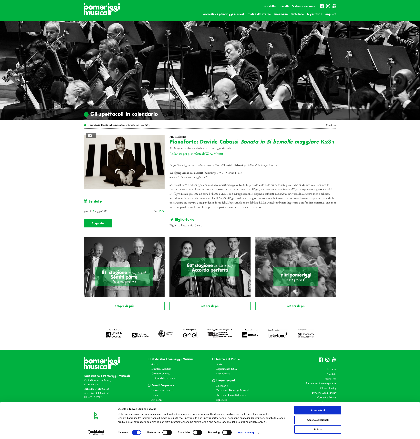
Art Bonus (156, 399)
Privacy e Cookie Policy (324, 392)
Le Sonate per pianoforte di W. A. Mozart (196, 153)
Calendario (281, 14)
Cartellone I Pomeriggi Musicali (232, 390)
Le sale (154, 395)
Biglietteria (314, 14)
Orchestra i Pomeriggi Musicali (223, 14)
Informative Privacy (325, 397)
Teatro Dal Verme (259, 14)
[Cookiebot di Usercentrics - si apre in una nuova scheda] (96, 432)
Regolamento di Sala (226, 368)
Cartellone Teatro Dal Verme (231, 395)
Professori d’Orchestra (163, 378)
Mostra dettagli (246, 432)
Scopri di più (124, 306)
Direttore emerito (160, 373)
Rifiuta (318, 429)
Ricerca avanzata (304, 6)
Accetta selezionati (318, 420)
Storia (154, 364)
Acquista (330, 14)
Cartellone (297, 14)
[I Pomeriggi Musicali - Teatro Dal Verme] (102, 11)
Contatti (284, 6)
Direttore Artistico (161, 368)
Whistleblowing (327, 388)
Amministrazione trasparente (320, 383)
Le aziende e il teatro (162, 390)
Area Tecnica (223, 373)
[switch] (167, 432)
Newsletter (270, 6)
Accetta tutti (318, 410)
